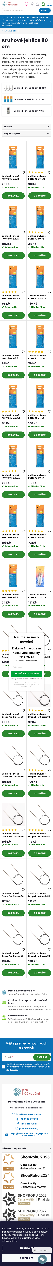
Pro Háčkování (29, 1123)
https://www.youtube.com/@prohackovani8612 (29, 1134)
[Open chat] (42, 1259)
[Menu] (49, 4)
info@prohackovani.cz (28, 1114)
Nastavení (26, 1248)
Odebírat (42, 1057)
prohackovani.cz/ (28, 1128)
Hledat (44, 10)
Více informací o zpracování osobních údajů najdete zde (28, 1068)
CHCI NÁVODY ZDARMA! (26, 673)
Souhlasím (26, 1257)
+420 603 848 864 (29, 1119)
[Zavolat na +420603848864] (32, 4)
